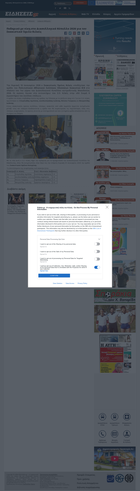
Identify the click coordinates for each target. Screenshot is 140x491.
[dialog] (70, 245)
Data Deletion (57, 283)
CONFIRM (54, 275)
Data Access (70, 283)
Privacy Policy (82, 283)
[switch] (97, 243)
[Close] (108, 208)
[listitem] (70, 239)
